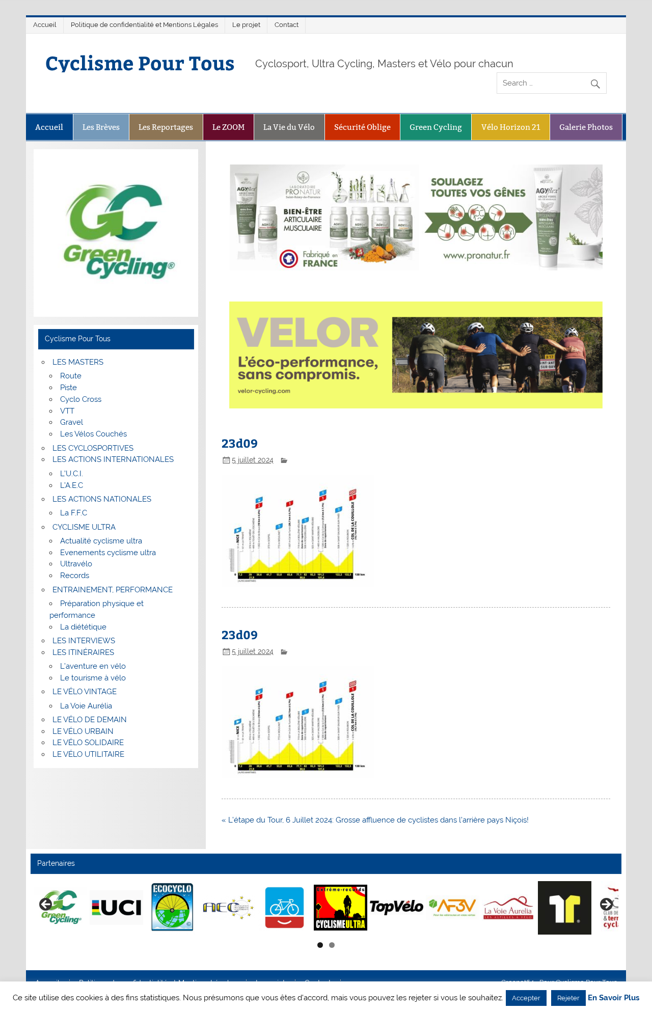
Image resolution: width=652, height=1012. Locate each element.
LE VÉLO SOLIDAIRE (88, 742)
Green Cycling (436, 127)
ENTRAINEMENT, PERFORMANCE (112, 589)
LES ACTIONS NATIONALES (101, 499)
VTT (67, 411)
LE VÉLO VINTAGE (84, 691)
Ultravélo (76, 563)
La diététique (83, 627)
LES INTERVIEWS (83, 640)
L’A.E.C (71, 485)
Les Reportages (166, 127)
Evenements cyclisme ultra (108, 552)
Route (71, 375)
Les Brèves (101, 127)
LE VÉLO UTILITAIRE (88, 754)
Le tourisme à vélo (93, 677)
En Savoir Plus (613, 998)
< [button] (46, 905)
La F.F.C (73, 512)
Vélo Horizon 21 (510, 127)
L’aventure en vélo (93, 666)
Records (74, 575)
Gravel (71, 422)
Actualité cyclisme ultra (101, 540)
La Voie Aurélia (86, 705)
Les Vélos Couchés (93, 434)
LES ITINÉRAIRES (83, 652)
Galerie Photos (586, 127)
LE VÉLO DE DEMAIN (89, 719)
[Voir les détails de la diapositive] (60, 907)
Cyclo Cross (80, 399)
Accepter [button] (526, 998)
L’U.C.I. (71, 473)
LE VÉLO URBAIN (83, 731)
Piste (68, 387)
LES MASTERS (77, 362)
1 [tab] (320, 945)
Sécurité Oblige (362, 127)
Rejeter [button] (568, 998)
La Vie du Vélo (289, 127)
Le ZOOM (228, 127)
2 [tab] (332, 945)
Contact (286, 25)
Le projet (246, 25)
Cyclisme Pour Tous (140, 62)
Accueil (45, 25)
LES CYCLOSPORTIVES (92, 448)
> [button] (605, 905)
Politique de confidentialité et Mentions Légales (144, 25)
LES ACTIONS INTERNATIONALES (113, 459)
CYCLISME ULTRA (84, 527)
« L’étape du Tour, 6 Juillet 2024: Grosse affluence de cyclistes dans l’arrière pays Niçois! (375, 820)
